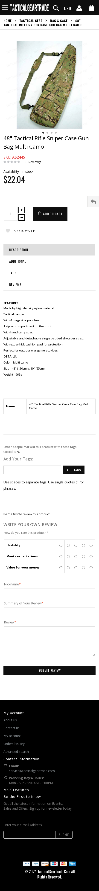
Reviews (15, 284)
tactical (8, 452)
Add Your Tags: (18, 459)
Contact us (11, 728)
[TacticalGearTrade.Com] (29, 7)
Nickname (11, 584)
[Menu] (5, 7)
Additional (17, 261)
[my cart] (92, 8)
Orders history (14, 743)
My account (12, 736)
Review (9, 622)
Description (18, 249)
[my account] (79, 10)
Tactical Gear (31, 20)
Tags (13, 272)
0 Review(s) (34, 162)
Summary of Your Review (23, 603)
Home (7, 20)
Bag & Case (59, 20)
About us (10, 720)
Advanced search (16, 751)
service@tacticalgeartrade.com (32, 771)
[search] (56, 8)
